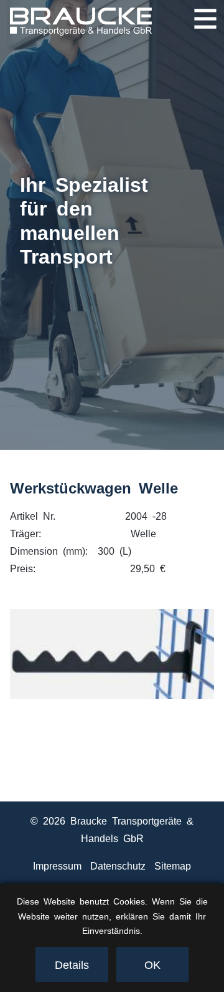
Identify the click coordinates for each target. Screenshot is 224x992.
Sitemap (172, 865)
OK (152, 964)
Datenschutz (118, 865)
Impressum (57, 865)
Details (72, 964)
